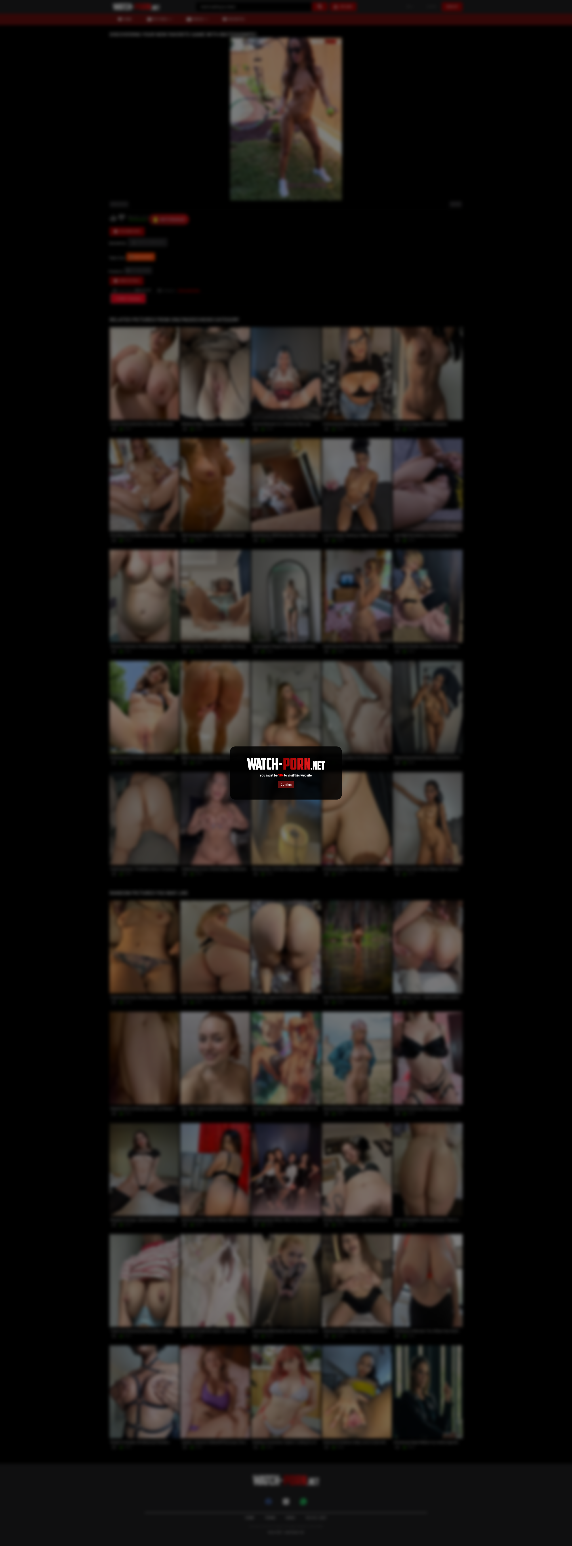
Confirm (286, 784)
